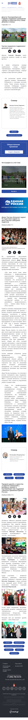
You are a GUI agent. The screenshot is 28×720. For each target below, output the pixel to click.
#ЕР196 (8, 474)
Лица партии (18, 663)
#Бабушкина (9, 649)
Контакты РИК (19, 666)
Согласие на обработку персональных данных (14, 704)
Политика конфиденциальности (14, 700)
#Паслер (9, 477)
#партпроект (14, 653)
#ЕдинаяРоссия (19, 642)
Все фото (14, 191)
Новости (20, 7)
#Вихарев (14, 131)
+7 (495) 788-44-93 (14, 677)
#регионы (19, 649)
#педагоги (19, 477)
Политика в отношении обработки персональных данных (14, 703)
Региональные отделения (6, 666)
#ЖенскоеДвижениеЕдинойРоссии (14, 646)
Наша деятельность (12, 7)
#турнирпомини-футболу (14, 135)
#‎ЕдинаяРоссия (19, 474)
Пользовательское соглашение (14, 699)
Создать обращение (14, 152)
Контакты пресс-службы (7, 670)
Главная (3, 7)
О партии (5, 663)
